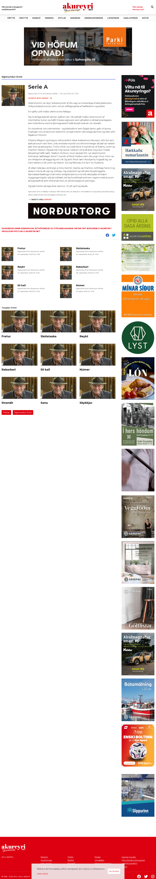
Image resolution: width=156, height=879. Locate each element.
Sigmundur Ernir (23, 412)
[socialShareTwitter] (113, 235)
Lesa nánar (42, 873)
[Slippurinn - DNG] (138, 796)
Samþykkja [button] (114, 871)
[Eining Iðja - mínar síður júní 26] (138, 296)
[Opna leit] (152, 7)
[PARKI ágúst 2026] (78, 46)
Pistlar (6, 412)
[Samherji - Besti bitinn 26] (138, 470)
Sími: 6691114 (7, 857)
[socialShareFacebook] (107, 235)
